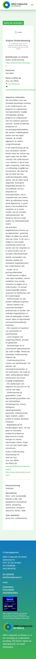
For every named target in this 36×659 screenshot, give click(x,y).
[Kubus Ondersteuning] (18, 32)
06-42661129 (14, 84)
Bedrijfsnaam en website (17, 57)
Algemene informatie (15, 97)
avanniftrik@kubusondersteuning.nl (20, 90)
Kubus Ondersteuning (18, 40)
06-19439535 (8, 574)
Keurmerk (10, 70)
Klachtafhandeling (10, 593)
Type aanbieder (12, 515)
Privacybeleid (8, 590)
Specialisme (11, 493)
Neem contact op (13, 78)
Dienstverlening (13, 485)
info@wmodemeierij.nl (12, 577)
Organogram (8, 587)
